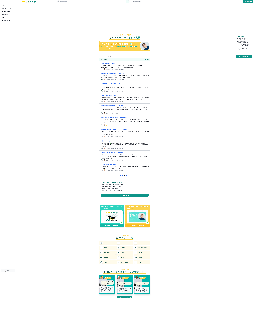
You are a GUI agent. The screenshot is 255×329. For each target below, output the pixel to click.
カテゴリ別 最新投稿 (124, 195)
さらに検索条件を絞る (135, 1)
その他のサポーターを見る (123, 297)
